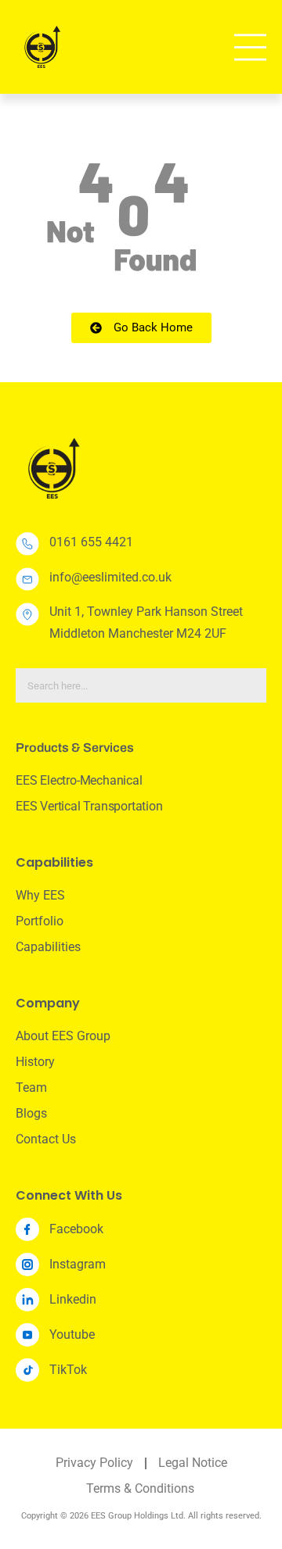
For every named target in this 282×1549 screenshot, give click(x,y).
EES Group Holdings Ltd (137, 1516)
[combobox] (141, 685)
